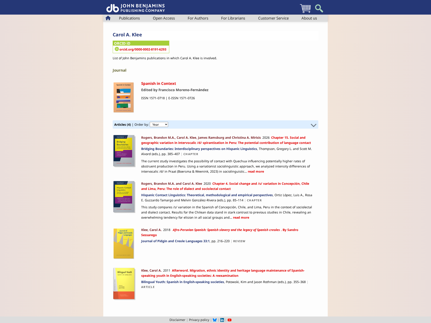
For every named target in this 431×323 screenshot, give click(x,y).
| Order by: (132, 124)
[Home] (135, 6)
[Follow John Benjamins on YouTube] (229, 320)
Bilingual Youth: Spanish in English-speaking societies (182, 282)
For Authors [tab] (198, 18)
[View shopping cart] (305, 13)
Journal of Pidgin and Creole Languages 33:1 (175, 241)
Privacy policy (199, 320)
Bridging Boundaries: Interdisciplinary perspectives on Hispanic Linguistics (199, 149)
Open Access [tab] (164, 18)
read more (255, 171)
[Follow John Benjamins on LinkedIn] (222, 320)
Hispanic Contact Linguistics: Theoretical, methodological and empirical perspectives (207, 195)
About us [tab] (309, 18)
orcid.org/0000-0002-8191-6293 (142, 49)
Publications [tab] (129, 18)
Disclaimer (177, 320)
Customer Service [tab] (273, 18)
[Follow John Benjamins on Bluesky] (215, 320)
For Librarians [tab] (233, 18)
